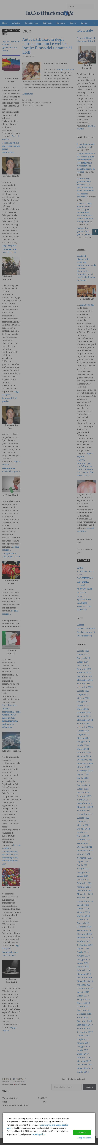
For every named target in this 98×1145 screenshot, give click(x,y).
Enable (82, 1132)
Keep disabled (84, 1138)
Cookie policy (38, 1134)
